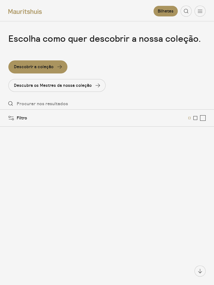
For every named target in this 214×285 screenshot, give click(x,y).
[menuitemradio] (189, 118)
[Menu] (200, 11)
